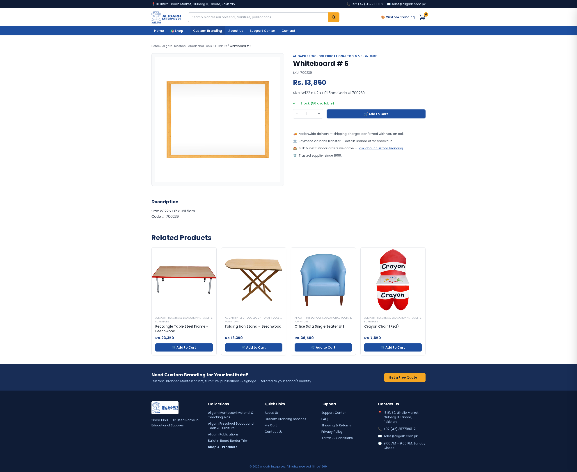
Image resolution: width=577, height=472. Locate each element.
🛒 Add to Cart (376, 114)
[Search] (333, 17)
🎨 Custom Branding (398, 17)
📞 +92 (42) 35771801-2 (364, 4)
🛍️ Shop (176, 30)
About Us (235, 30)
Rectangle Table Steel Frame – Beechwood (181, 328)
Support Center (262, 30)
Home (159, 30)
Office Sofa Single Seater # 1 (319, 326)
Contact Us (273, 431)
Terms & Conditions (337, 438)
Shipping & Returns (336, 425)
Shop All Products (222, 447)
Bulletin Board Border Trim (228, 440)
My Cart (271, 425)
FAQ (324, 419)
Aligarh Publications (223, 434)
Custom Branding (207, 30)
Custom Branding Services (285, 419)
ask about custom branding (381, 148)
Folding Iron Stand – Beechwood (253, 326)
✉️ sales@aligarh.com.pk (406, 4)
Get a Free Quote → (405, 377)
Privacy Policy (332, 431)
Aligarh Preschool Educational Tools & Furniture (194, 46)
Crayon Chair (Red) (381, 326)
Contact (288, 30)
